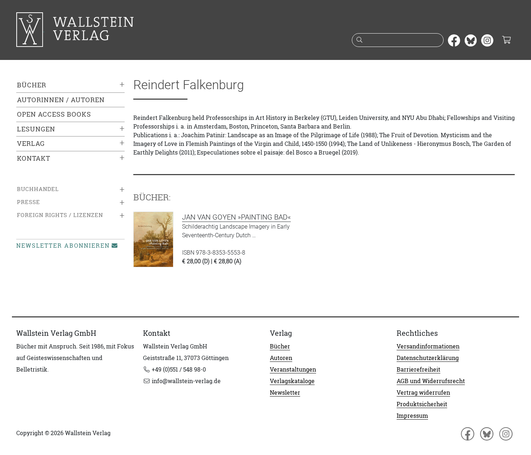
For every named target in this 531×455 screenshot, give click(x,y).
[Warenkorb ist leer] (506, 40)
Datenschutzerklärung (428, 358)
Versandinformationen (428, 346)
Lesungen (36, 129)
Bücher (31, 85)
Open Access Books (54, 114)
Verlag (31, 143)
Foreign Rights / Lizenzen (60, 215)
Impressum (412, 416)
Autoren (281, 358)
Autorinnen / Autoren (61, 99)
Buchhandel (38, 189)
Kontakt (33, 158)
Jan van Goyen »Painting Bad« (236, 217)
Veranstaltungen (293, 369)
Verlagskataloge (292, 381)
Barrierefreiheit (418, 369)
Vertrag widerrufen (423, 392)
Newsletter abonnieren (63, 246)
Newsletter (285, 392)
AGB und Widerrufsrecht (431, 381)
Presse (28, 202)
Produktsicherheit (422, 404)
